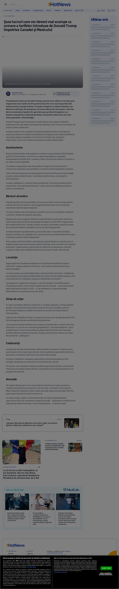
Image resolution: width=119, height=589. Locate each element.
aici (14, 579)
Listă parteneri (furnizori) (60, 572)
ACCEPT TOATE (106, 568)
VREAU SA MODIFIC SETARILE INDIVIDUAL (105, 573)
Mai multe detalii (31, 567)
